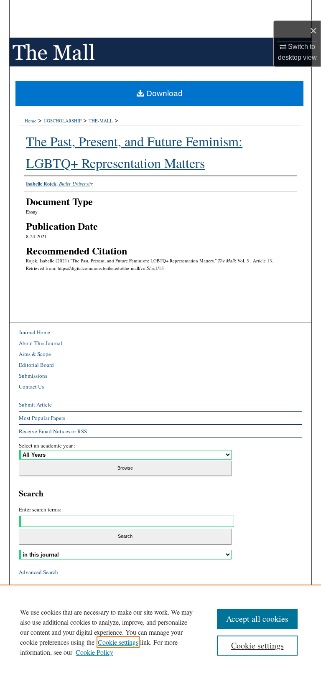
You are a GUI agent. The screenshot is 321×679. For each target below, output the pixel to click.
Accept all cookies (257, 618)
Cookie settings (118, 642)
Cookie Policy (94, 652)
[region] (160, 632)
